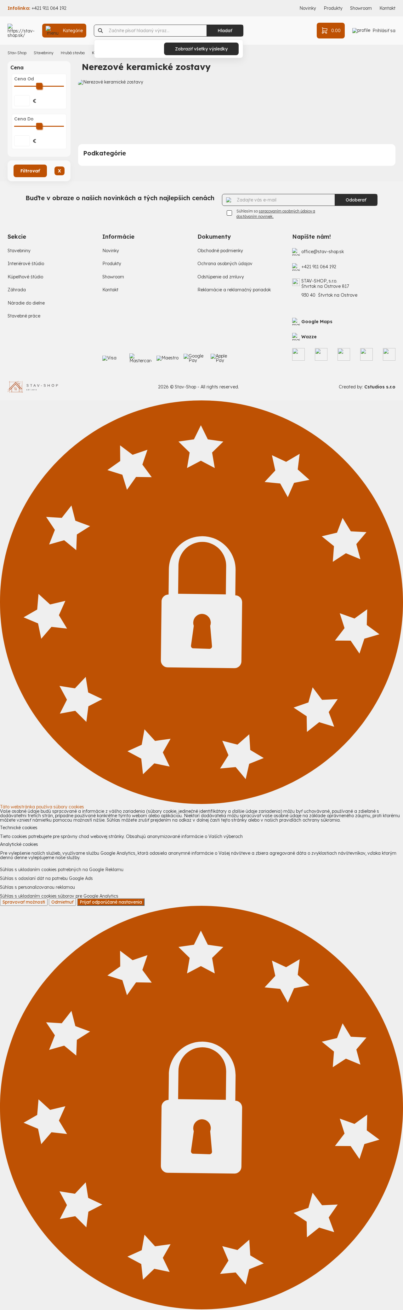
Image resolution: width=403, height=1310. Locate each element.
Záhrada (17, 290)
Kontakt (387, 8)
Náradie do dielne (26, 303)
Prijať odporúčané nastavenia (111, 902)
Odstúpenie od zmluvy (220, 277)
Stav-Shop (17, 53)
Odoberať (356, 200)
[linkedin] (366, 354)
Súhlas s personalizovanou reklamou (37, 887)
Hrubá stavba (73, 53)
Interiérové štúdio (26, 263)
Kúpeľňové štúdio (25, 277)
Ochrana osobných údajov (225, 263)
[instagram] (321, 354)
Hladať (225, 30)
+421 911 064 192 (48, 8)
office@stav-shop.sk (322, 251)
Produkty (333, 8)
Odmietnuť (62, 902)
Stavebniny (44, 53)
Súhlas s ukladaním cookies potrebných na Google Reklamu (61, 869)
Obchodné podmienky (220, 250)
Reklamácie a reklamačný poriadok (234, 290)
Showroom (361, 8)
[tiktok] (344, 354)
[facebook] (298, 354)
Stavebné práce (24, 316)
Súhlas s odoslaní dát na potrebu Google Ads (46, 878)
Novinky (307, 8)
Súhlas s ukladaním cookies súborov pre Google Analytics (59, 896)
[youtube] (389, 354)
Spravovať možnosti (24, 902)
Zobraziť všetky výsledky (201, 49)
